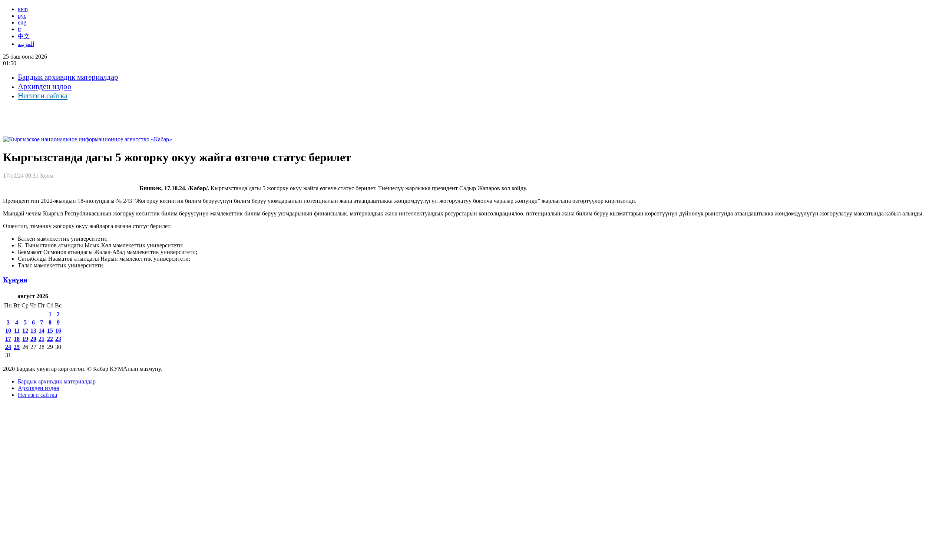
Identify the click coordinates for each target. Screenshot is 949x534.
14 (41, 330)
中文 (24, 36)
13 (33, 330)
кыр (23, 9)
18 (17, 339)
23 (58, 339)
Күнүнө (15, 280)
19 (25, 339)
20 (33, 339)
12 (25, 330)
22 (50, 339)
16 (58, 330)
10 (8, 330)
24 (8, 347)
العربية (26, 44)
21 (41, 339)
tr (19, 29)
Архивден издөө (45, 86)
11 (17, 330)
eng (22, 22)
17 (8, 339)
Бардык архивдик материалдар (68, 77)
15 (50, 330)
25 (17, 347)
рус (22, 16)
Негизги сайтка (42, 95)
